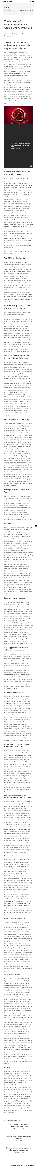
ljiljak (8, 34)
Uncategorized (11, 36)
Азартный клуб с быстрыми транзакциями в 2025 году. (18, 1125)
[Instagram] (30, 1)
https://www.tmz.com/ (15, 817)
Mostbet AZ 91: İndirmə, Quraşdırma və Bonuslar (18, 1137)
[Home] (4, 10)
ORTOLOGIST (8, 1)
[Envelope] (33, 1)
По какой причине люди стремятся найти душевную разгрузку (18, 1149)
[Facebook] (27, 1)
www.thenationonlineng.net (12, 238)
